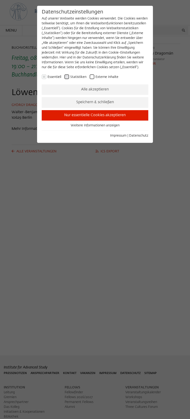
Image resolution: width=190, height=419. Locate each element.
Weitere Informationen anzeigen (95, 125)
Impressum (118, 135)
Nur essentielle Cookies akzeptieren (95, 115)
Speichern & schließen (95, 102)
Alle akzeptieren (95, 89)
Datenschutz (138, 135)
